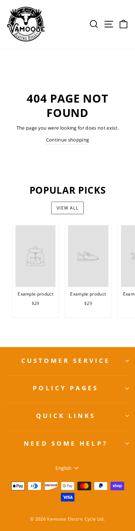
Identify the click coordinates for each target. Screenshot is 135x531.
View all (67, 208)
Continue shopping (67, 139)
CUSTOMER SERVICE (66, 360)
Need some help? (66, 443)
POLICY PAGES (65, 388)
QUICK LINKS (65, 415)
